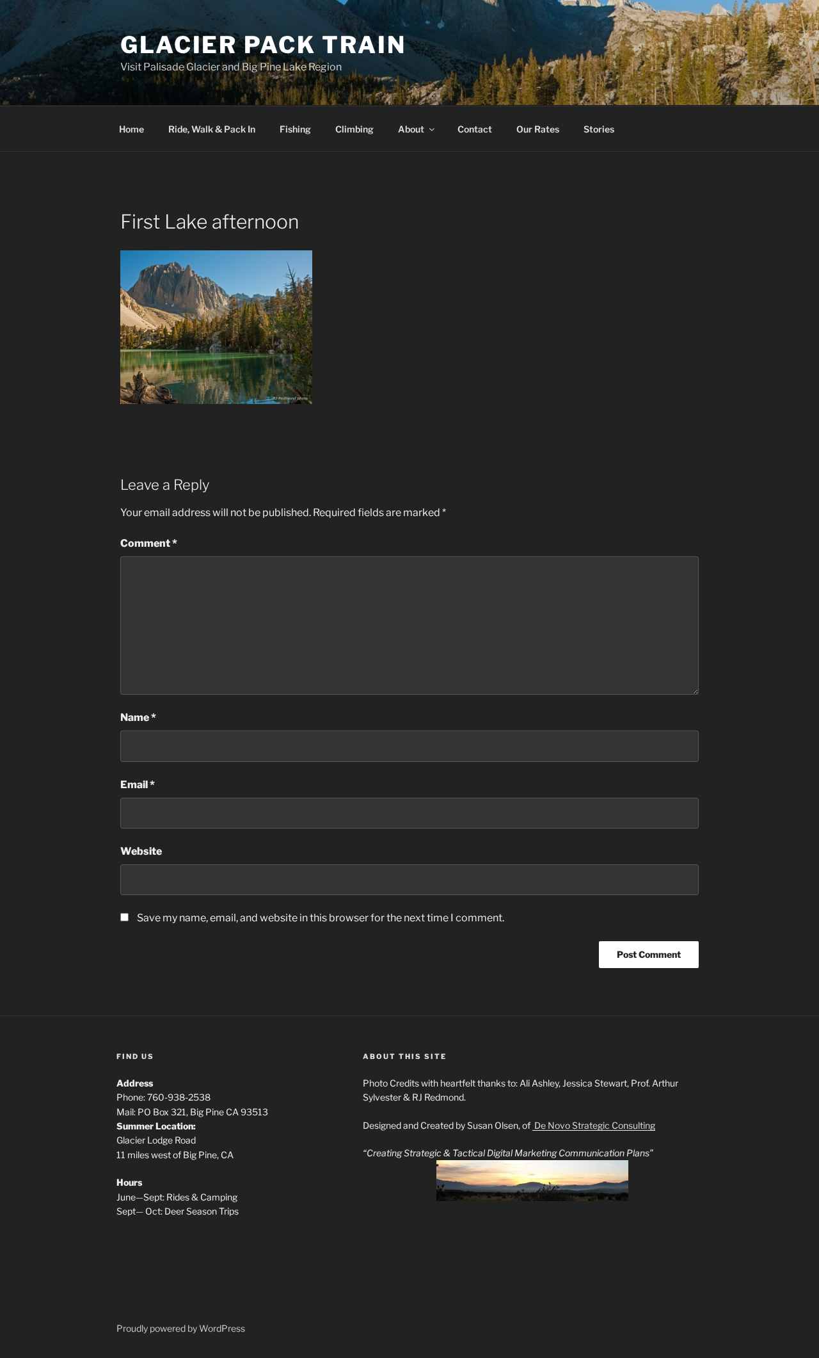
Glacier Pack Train (263, 45)
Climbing (354, 129)
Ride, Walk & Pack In (211, 129)
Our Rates (537, 129)
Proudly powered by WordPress (180, 1328)
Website (141, 851)
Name (138, 717)
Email (137, 785)
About (411, 129)
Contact (474, 129)
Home (131, 129)
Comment (148, 543)
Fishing (295, 129)
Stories (599, 129)
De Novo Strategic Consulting (593, 1125)
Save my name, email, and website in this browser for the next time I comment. (320, 918)
